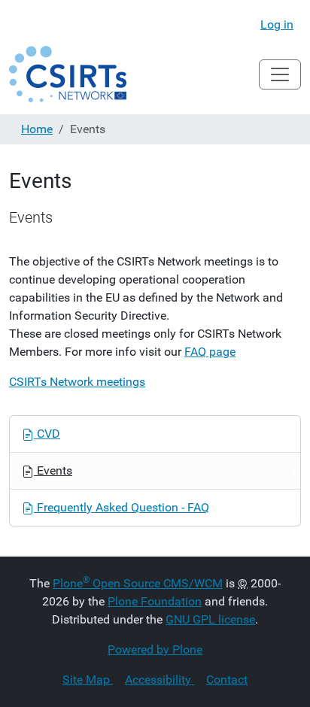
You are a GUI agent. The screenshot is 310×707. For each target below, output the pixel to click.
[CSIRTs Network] (67, 74)
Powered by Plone (155, 649)
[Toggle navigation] (280, 74)
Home (37, 129)
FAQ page (210, 351)
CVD (47, 433)
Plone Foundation (155, 601)
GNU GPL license (210, 619)
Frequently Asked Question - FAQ (121, 507)
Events (53, 470)
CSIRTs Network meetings (77, 382)
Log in (276, 24)
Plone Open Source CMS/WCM (138, 583)
